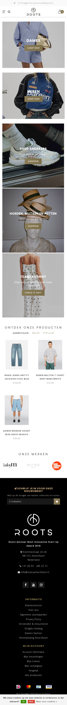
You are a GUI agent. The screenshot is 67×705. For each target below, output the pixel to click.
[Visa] (49, 686)
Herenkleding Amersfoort (33, 637)
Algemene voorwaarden (33, 614)
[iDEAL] (18, 686)
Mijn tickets (33, 661)
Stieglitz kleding (34, 628)
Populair (48, 333)
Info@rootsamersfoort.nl (35, 572)
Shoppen (33, 226)
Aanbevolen (21, 333)
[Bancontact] (39, 686)
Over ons (33, 609)
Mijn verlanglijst (33, 665)
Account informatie (33, 651)
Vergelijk (33, 670)
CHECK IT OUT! (33, 292)
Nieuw (36, 333)
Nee (31, 702)
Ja (23, 702)
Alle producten (33, 675)
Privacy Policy (33, 619)
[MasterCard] (28, 686)
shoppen (33, 161)
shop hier (34, 48)
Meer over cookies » (46, 702)
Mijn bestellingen (33, 656)
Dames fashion (33, 633)
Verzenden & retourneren (33, 623)
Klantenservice (33, 605)
